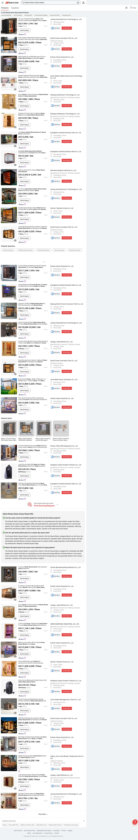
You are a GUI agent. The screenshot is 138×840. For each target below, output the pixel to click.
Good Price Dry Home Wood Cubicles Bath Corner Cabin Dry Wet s (31, 586)
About (29, 833)
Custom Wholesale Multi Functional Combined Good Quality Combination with (32, 266)
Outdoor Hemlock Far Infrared (31, 170)
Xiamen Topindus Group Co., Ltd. (62, 208)
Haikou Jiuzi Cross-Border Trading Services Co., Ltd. (67, 757)
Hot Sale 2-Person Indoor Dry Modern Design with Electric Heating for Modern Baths (31, 794)
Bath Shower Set (42, 825)
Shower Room (28, 254)
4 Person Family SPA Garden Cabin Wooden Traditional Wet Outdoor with (32, 19)
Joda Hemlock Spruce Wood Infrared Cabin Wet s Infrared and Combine (33, 775)
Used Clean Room (28, 15)
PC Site (63, 830)
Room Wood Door (8, 250)
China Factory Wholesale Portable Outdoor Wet (32, 681)
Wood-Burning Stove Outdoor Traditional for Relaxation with (32, 361)
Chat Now (57, 28)
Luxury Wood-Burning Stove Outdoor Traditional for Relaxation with (32, 227)
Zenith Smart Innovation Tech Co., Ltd (63, 38)
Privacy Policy (48, 833)
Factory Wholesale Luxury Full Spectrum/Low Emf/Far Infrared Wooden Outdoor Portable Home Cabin (32, 662)
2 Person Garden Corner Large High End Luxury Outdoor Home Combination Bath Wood (32, 446)
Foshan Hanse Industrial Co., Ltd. (62, 57)
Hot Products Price (29, 830)
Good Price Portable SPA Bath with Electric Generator (31, 465)
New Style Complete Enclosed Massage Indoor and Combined (32, 737)
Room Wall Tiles (14, 825)
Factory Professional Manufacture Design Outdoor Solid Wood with (32, 700)
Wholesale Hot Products (44, 830)
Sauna (5, 825)
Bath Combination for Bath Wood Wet (31, 151)
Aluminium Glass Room (40, 250)
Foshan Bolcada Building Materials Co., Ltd (65, 567)
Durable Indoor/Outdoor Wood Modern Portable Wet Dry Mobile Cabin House (32, 208)
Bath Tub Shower (24, 250)
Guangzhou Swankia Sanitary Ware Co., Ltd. (65, 132)
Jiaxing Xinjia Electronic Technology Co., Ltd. (66, 19)
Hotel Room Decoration (71, 825)
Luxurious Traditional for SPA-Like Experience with (31, 304)
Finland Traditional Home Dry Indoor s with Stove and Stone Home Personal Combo (33, 76)
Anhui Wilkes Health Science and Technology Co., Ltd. (66, 77)
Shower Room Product (54, 15)
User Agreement (37, 833)
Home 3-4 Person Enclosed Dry (33, 95)
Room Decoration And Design (41, 15)
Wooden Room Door (66, 15)
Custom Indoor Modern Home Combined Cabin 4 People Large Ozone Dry (33, 342)
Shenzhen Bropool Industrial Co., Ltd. (63, 170)
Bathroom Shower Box (27, 825)
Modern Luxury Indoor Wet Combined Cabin (31, 643)
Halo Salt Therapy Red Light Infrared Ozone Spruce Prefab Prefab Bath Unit (33, 484)
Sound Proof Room (18, 15)
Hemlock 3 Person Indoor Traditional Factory (31, 114)
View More (42, 814)
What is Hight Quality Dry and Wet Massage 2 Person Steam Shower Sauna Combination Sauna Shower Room (43, 439)
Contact (56, 833)
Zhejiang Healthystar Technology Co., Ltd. (65, 95)
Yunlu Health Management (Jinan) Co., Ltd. (65, 699)
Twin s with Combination (32, 133)
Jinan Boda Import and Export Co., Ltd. (63, 379)
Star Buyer (56, 830)
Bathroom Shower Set (6, 15)
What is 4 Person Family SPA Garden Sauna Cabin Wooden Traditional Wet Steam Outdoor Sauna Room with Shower (8, 439)
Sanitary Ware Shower (55, 825)
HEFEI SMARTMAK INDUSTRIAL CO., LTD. (64, 624)
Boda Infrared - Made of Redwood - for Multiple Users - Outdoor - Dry (32, 379)
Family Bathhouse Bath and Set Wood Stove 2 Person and (32, 285)
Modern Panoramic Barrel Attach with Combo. (32, 756)
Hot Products (18, 830)
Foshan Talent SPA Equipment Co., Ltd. (64, 446)
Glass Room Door (57, 250)
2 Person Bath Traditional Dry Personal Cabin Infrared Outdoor (32, 624)
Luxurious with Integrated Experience (32, 567)
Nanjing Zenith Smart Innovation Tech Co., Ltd (66, 304)
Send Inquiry (24, 30)
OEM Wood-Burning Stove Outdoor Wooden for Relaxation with (32, 718)
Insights (69, 830)
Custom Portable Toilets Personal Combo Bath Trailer (33, 323)
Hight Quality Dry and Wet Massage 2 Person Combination (31, 57)
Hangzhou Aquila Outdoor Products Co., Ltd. (65, 465)
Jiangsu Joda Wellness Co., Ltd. (61, 342)
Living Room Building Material (12, 254)
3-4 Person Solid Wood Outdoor (32, 189)
